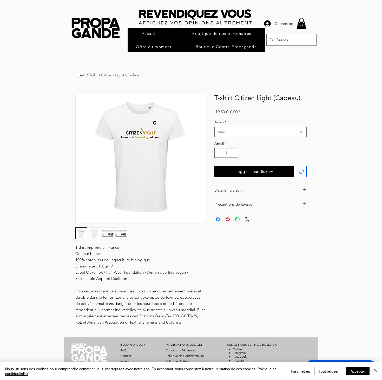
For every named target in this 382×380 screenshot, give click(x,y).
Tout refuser (329, 371)
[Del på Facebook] (218, 219)
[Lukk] (376, 371)
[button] (301, 23)
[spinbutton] (226, 153)
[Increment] (234, 153)
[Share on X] (247, 219)
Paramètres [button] (300, 371)
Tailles (220, 122)
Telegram (239, 353)
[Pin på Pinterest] (228, 219)
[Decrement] (218, 153)
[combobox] (260, 132)
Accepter (358, 371)
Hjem (80, 75)
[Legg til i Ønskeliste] (301, 171)
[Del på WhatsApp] (237, 219)
